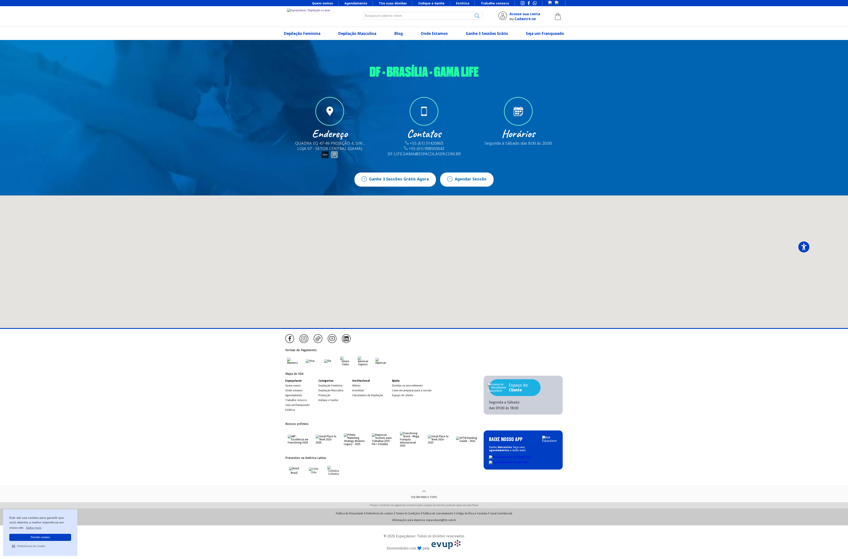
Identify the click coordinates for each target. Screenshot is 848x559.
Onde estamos (294, 390)
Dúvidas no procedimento (407, 385)
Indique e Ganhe (431, 3)
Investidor (358, 390)
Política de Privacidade (349, 513)
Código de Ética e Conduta (471, 513)
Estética (462, 3)
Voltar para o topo (424, 497)
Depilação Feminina (302, 33)
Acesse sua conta (524, 13)
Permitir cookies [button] (40, 537)
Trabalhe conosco (495, 3)
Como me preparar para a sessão (412, 390)
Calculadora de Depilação (367, 395)
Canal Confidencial (501, 513)
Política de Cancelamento (438, 513)
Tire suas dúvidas (393, 3)
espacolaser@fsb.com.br (441, 520)
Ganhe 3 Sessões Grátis (487, 33)
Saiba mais (33, 527)
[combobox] (422, 15)
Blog (398, 33)
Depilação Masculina (357, 33)
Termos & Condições (408, 513)
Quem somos (322, 3)
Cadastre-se (525, 18)
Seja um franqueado (297, 405)
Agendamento (355, 3)
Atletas (356, 385)
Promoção (324, 395)
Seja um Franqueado (545, 33)
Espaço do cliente (402, 395)
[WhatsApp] (535, 3)
